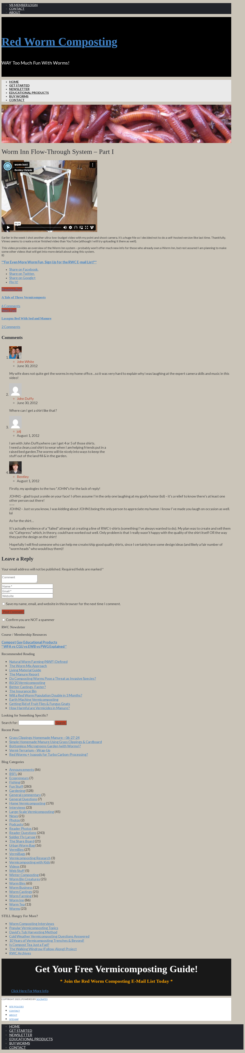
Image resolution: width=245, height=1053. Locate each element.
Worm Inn (16, 900)
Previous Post (12, 289)
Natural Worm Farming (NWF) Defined (38, 661)
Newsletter (19, 89)
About (14, 12)
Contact (16, 8)
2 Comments (11, 327)
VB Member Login (23, 5)
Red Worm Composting (59, 41)
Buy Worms (19, 96)
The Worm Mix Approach (28, 666)
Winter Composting (24, 875)
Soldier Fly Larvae (22, 837)
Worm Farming (20, 896)
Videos (14, 866)
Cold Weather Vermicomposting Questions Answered (49, 936)
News (13, 816)
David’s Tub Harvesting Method (33, 932)
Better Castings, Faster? (27, 687)
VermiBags (17, 854)
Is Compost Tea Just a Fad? (29, 945)
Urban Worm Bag (22, 845)
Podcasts (16, 824)
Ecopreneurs (19, 778)
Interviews (17, 807)
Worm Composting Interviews (31, 923)
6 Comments (11, 306)
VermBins (16, 849)
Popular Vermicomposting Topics (33, 928)
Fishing (14, 782)
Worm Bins (17, 883)
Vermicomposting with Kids (29, 862)
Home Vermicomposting (27, 803)
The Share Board (21, 841)
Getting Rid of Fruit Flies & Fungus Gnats (39, 704)
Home (14, 81)
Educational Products (29, 92)
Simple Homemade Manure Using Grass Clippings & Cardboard (55, 742)
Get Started (19, 85)
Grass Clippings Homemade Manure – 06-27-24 (44, 737)
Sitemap (14, 1019)
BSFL (13, 774)
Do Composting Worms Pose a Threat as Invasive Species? (52, 678)
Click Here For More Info (29, 991)
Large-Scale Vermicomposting (31, 812)
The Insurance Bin (23, 691)
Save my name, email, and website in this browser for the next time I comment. (63, 604)
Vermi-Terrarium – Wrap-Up (29, 750)
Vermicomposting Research (30, 858)
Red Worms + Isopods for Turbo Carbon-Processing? (48, 754)
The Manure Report (24, 674)
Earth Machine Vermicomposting (33, 699)
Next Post (9, 310)
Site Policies (16, 1006)
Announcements (21, 769)
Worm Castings (20, 892)
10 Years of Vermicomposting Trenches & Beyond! (46, 940)
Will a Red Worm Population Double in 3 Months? (45, 695)
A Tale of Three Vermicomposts (24, 297)
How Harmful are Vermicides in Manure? (39, 708)
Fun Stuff (16, 786)
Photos (14, 820)
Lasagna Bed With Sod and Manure (26, 318)
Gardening (17, 790)
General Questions (23, 799)
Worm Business (21, 887)
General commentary (25, 795)
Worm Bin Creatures (24, 879)
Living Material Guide (25, 670)
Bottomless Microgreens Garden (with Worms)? (45, 746)
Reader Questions (22, 833)
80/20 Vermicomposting (27, 682)
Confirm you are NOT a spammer (30, 620)
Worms (14, 908)
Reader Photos (20, 828)
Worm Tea (17, 904)
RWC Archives (20, 953)
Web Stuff (17, 870)
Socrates (41, 999)
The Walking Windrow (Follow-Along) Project (43, 949)
